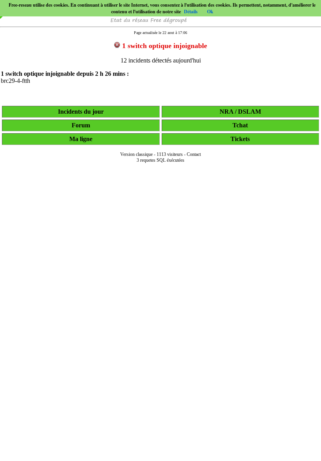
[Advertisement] (160, 450)
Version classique (136, 154)
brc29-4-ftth (15, 80)
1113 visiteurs (170, 154)
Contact (194, 154)
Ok (210, 11)
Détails (191, 11)
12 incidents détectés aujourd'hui (161, 60)
